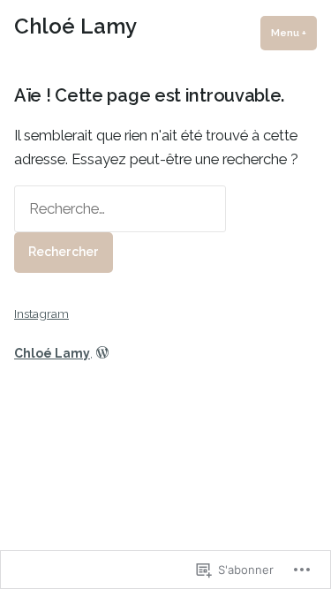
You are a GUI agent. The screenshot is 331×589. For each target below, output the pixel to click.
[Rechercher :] (120, 208)
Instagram (41, 313)
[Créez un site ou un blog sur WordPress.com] (102, 353)
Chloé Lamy (75, 26)
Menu (294, 32)
